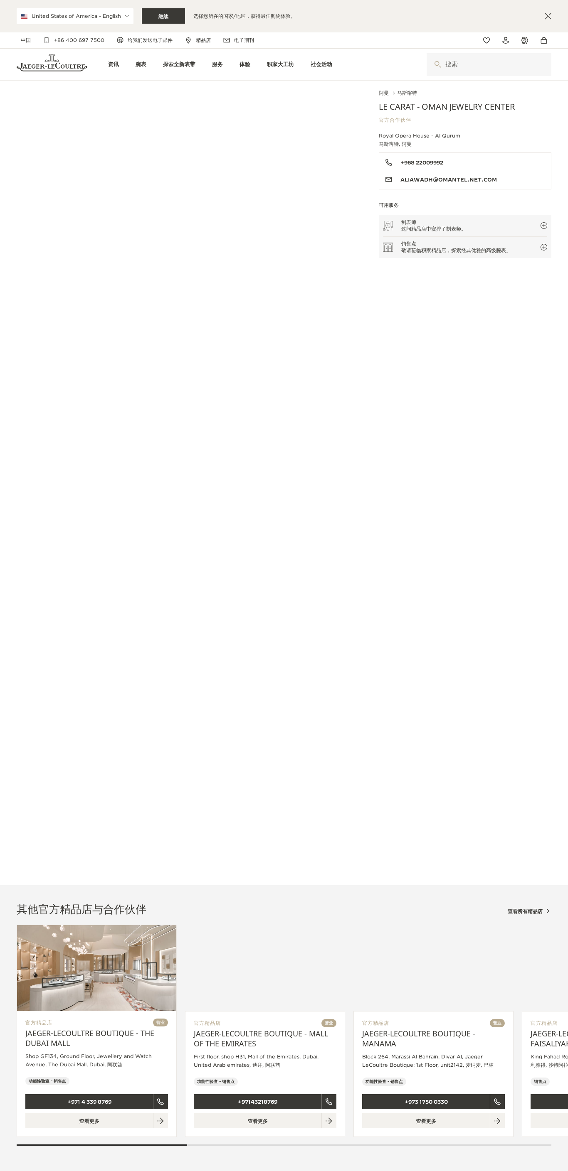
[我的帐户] (505, 40)
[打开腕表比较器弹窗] (524, 40)
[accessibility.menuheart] (486, 40)
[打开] (438, 65)
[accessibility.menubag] (546, 40)
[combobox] (489, 64)
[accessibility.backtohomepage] (52, 65)
